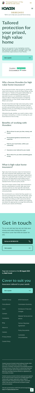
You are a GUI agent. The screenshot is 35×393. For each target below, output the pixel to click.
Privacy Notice (6, 337)
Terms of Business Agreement (23, 324)
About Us (5, 327)
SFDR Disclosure (23, 299)
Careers (4, 332)
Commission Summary (25, 304)
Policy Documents (23, 330)
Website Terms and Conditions (25, 317)
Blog (3, 323)
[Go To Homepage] (8, 8)
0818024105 (17, 12)
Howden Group (6, 299)
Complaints (5, 318)
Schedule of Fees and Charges (24, 310)
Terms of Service (11, 389)
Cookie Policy (6, 341)
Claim (4, 309)
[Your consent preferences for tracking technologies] (32, 390)
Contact (4, 313)
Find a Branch (6, 304)
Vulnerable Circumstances (22, 336)
